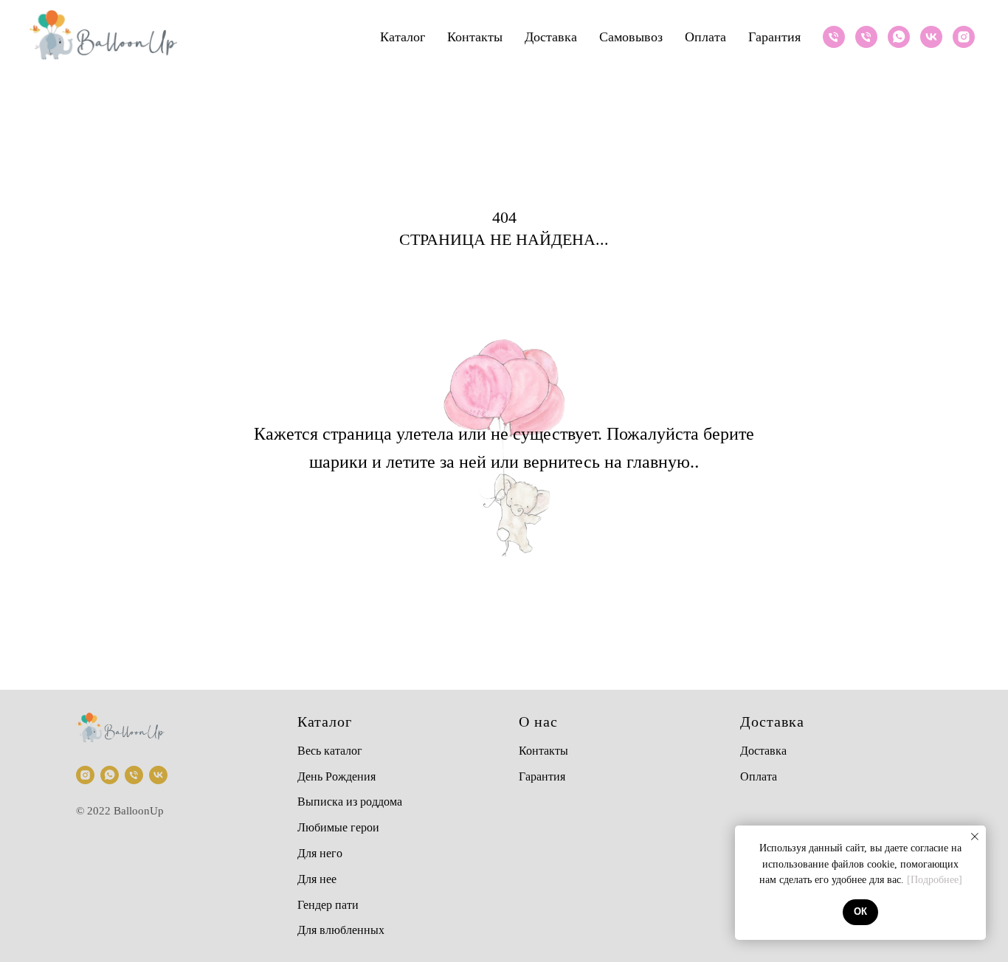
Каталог (402, 37)
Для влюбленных (340, 930)
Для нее (316, 879)
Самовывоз (631, 37)
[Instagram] (964, 37)
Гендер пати (328, 905)
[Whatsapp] (899, 37)
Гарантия (774, 37)
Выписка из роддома (349, 801)
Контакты (475, 37)
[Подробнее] (934, 879)
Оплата (705, 37)
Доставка (551, 37)
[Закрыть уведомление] (974, 836)
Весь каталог (329, 750)
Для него (319, 853)
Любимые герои (338, 827)
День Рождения (336, 776)
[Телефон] (834, 37)
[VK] (931, 37)
